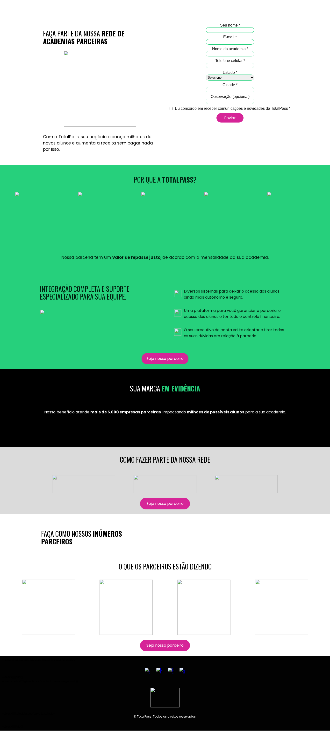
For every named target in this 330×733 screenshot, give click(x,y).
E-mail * (230, 37)
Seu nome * (230, 25)
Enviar (230, 118)
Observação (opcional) (230, 97)
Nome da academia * (230, 49)
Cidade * (229, 85)
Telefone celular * (230, 61)
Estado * (230, 72)
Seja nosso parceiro (165, 358)
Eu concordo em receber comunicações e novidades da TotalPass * (232, 108)
